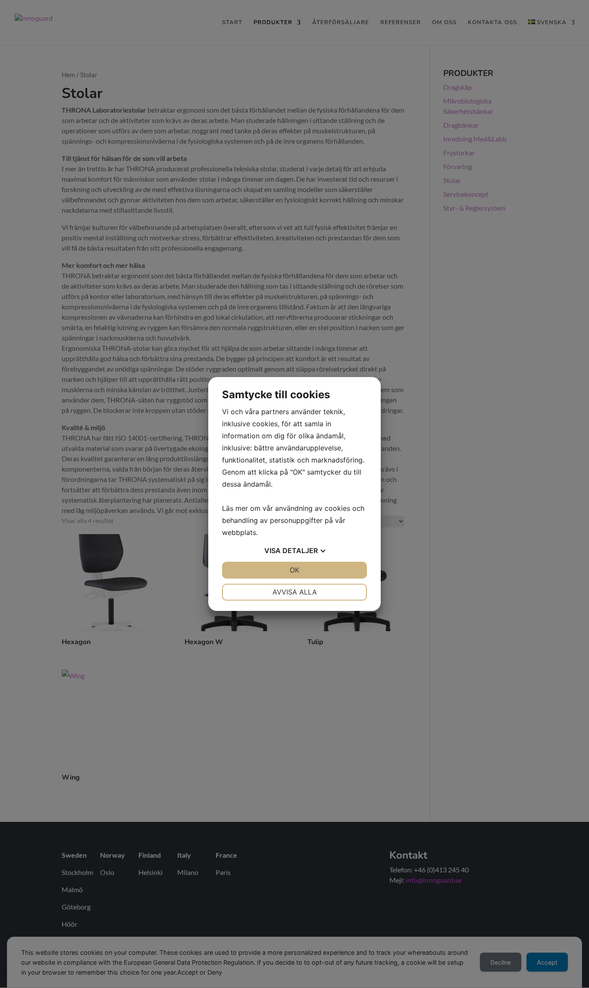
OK (294, 570)
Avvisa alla (295, 592)
